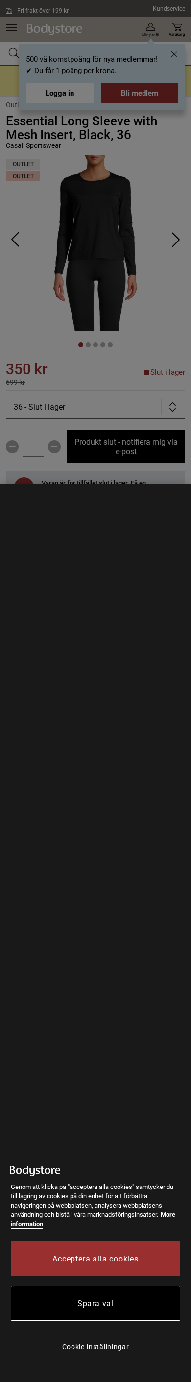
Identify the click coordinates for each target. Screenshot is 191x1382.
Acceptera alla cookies (95, 1258)
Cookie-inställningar (95, 1347)
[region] (95, 933)
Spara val (95, 1303)
